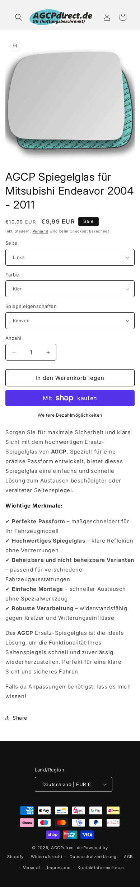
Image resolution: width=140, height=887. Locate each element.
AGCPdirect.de (66, 847)
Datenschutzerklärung (93, 856)
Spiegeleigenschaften (31, 306)
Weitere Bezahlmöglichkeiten (70, 415)
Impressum (58, 867)
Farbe (12, 275)
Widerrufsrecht (47, 856)
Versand (40, 231)
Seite (11, 243)
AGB (128, 856)
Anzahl (13, 338)
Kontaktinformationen (101, 867)
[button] (19, 17)
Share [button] (20, 718)
